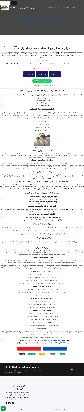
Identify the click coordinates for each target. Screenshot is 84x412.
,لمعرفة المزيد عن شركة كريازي (42, 121)
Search (14, 3)
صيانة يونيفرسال (54, 349)
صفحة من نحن (43, 334)
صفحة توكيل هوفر (64, 342)
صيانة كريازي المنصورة (39, 127)
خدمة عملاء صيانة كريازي (77, 153)
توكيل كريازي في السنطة (71, 241)
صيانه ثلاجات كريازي (49, 163)
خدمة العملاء (39, 332)
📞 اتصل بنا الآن (29, 74)
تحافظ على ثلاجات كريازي (51, 280)
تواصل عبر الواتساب (42, 81)
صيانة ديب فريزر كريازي (74, 184)
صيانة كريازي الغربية (15, 46)
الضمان (30, 332)
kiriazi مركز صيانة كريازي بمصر (22, 7)
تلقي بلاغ (62, 354)
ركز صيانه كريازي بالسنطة (39, 250)
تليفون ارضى (21, 354)
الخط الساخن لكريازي (56, 230)
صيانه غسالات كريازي (60, 174)
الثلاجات (59, 332)
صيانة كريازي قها (38, 124)
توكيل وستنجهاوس (66, 343)
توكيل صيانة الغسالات (72, 332)
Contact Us (74, 369)
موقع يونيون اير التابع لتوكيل (58, 340)
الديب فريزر (64, 332)
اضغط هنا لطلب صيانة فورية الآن (42, 68)
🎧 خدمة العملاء (54, 74)
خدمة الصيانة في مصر (5, 331)
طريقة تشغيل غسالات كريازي (77, 260)
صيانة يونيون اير (29, 349)
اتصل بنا (30, 334)
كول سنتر (52, 354)
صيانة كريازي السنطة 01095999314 (42, 20)
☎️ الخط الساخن (42, 74)
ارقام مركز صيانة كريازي (53, 112)
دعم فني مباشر (32, 354)
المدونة (38, 334)
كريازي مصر (23, 409)
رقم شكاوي (42, 354)
